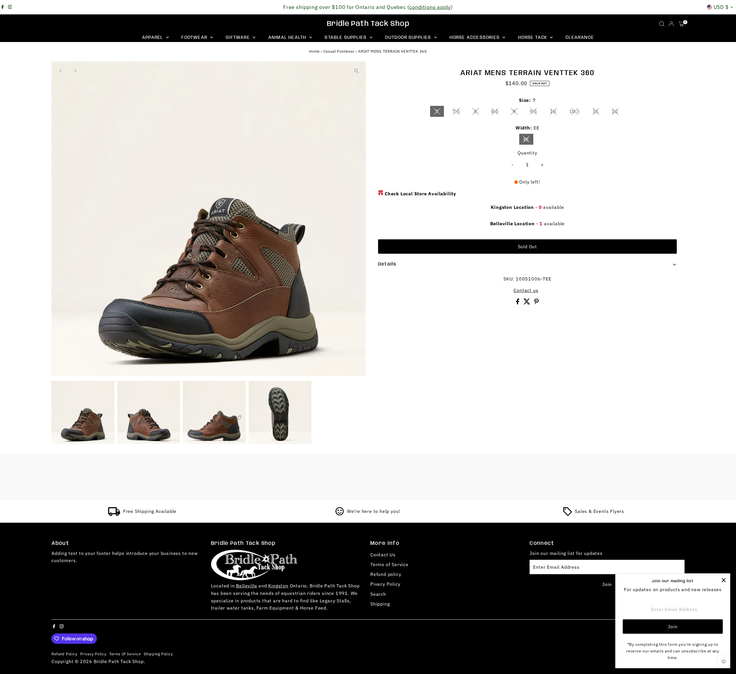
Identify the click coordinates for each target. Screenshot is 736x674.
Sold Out (527, 246)
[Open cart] (681, 23)
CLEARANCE (580, 37)
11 (598, 112)
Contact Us (383, 554)
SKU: (508, 279)
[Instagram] (10, 7)
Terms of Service (389, 564)
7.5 (459, 112)
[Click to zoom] (356, 70)
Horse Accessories (475, 37)
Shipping (380, 604)
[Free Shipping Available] (114, 514)
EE (529, 140)
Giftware (238, 37)
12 (617, 112)
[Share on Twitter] (528, 303)
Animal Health (288, 37)
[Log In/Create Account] (671, 23)
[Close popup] (723, 580)
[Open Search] (661, 23)
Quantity (527, 153)
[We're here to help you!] (340, 514)
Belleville (246, 586)
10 (555, 112)
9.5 (536, 112)
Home (314, 51)
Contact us (525, 290)
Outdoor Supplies (408, 37)
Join (607, 584)
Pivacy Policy (385, 584)
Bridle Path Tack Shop (368, 24)
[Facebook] (2, 7)
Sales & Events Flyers (599, 511)
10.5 (576, 112)
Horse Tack (533, 37)
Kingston (278, 586)
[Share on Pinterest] (536, 303)
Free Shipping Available (150, 511)
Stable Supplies (346, 37)
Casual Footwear (339, 51)
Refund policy (385, 574)
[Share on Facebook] (518, 303)
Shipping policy (158, 653)
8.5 (497, 112)
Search (378, 594)
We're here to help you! (373, 511)
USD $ (721, 7)
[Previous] (60, 70)
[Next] (74, 70)
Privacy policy (93, 653)
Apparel (153, 37)
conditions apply (430, 7)
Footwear (195, 37)
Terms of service (125, 653)
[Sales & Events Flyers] (567, 514)
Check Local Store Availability (420, 193)
